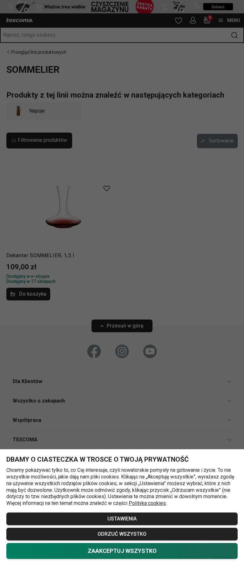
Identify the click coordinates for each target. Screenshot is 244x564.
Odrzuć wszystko (122, 534)
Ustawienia (122, 519)
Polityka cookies (147, 503)
